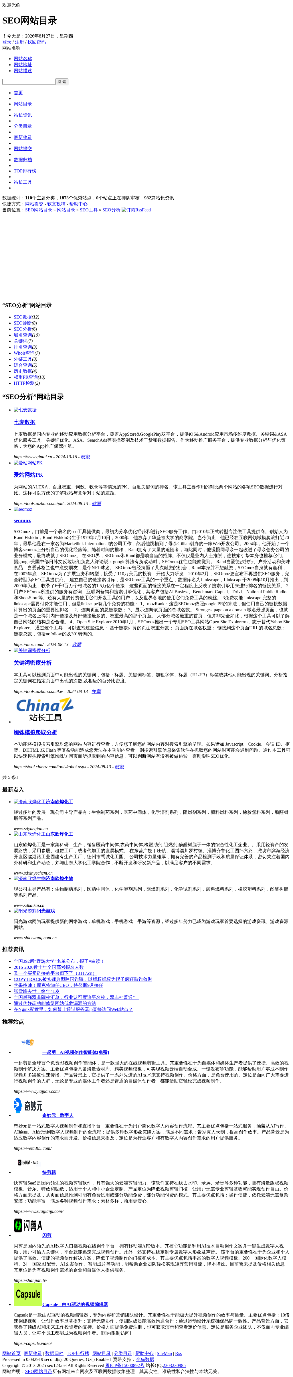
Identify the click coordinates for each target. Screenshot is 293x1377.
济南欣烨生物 (59, 878)
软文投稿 (56, 203)
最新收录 (23, 137)
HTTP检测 (24, 383)
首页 (18, 92)
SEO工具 (89, 209)
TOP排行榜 (25, 170)
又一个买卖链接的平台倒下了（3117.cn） (55, 973)
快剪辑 (49, 1172)
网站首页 (11, 1353)
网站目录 (23, 103)
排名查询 (23, 347)
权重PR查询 (26, 377)
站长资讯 (23, 115)
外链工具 (23, 359)
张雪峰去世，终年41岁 (37, 991)
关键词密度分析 (33, 663)
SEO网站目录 (38, 209)
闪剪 (47, 1235)
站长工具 (23, 182)
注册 (19, 42)
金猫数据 (145, 1359)
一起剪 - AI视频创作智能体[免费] (75, 1052)
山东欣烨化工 (59, 834)
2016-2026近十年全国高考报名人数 (49, 967)
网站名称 (23, 58)
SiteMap (164, 1353)
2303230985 (174, 1365)
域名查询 (23, 335)
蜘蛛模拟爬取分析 (35, 732)
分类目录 (23, 126)
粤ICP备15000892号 (124, 1365)
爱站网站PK (28, 475)
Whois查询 (24, 353)
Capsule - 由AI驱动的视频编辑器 (75, 1304)
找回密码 (36, 42)
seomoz (22, 520)
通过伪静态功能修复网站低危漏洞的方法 (55, 1003)
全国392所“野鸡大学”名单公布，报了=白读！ (59, 961)
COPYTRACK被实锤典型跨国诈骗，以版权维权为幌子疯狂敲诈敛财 (83, 979)
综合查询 (23, 365)
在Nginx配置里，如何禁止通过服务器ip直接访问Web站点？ (73, 1009)
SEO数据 (23, 317)
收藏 (85, 456)
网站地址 (23, 64)
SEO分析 (111, 209)
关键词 (20, 341)
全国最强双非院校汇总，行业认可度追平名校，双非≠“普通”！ (76, 997)
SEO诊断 (23, 323)
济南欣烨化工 (59, 801)
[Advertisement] (146, 256)
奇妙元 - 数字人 (58, 1115)
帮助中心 (78, 203)
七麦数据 (24, 422)
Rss (178, 1353)
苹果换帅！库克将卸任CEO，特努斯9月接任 (58, 985)
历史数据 (23, 371)
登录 (6, 42)
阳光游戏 (46, 910)
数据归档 (23, 159)
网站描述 (23, 70)
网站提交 (23, 148)
